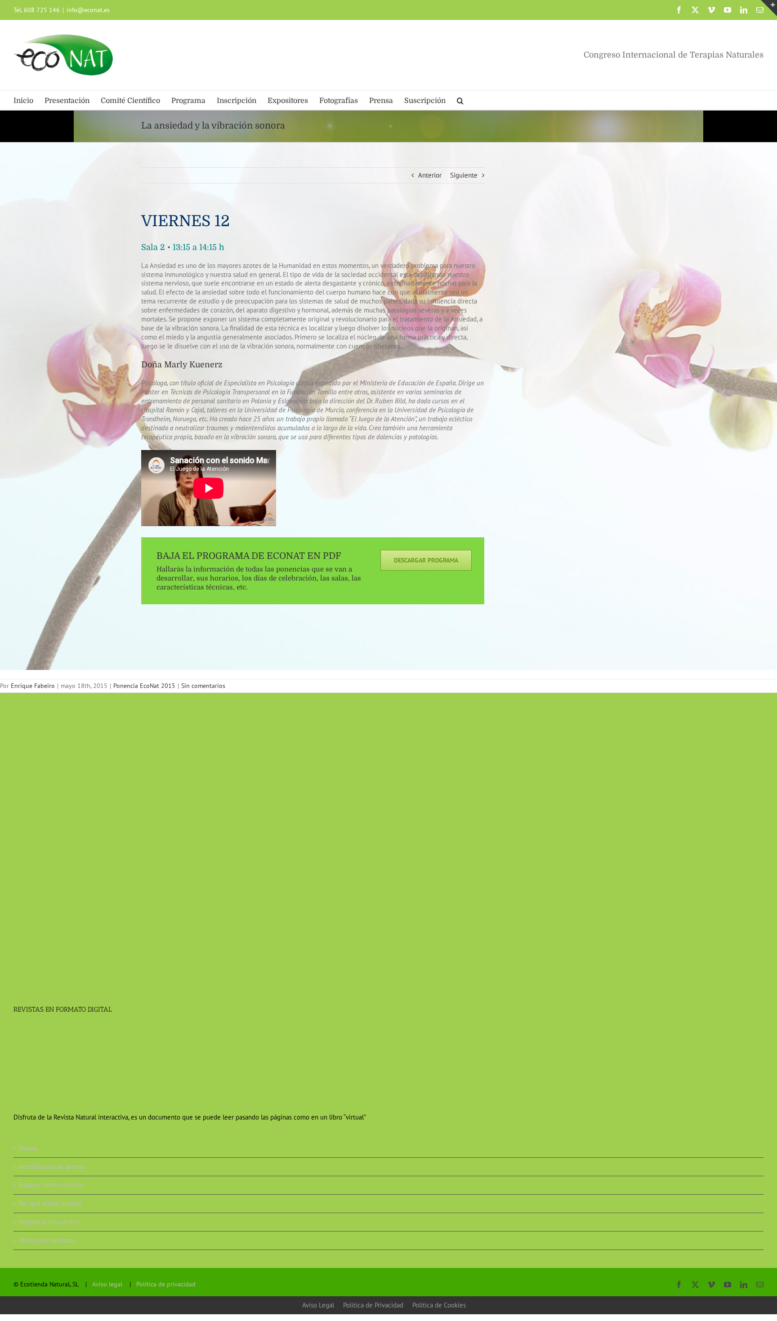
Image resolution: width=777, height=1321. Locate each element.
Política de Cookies (439, 1305)
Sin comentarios (203, 686)
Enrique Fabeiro (33, 686)
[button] (460, 100)
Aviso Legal (318, 1305)
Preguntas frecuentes (49, 1222)
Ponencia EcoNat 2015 (144, 686)
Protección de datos (47, 1240)
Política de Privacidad (373, 1305)
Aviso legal (107, 1284)
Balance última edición (51, 1185)
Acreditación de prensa (52, 1166)
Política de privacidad (166, 1284)
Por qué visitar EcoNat (50, 1203)
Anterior (430, 175)
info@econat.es (88, 10)
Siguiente (464, 175)
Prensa (28, 1148)
